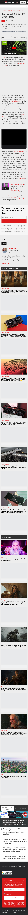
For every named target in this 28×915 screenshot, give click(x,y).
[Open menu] (2, 2)
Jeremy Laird (11, 21)
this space (22, 178)
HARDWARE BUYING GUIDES (7, 808)
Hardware (4, 10)
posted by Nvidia (16, 101)
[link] (5, 186)
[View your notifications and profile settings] (13, 2)
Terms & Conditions (12, 904)
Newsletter (23, 37)
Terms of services (19, 225)
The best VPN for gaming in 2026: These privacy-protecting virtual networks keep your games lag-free (14, 822)
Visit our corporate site (13, 868)
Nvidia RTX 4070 (20, 10)
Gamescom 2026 (13, 6)
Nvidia (3, 58)
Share (5, 37)
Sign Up (14, 898)
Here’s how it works (16, 33)
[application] (14, 137)
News (3, 21)
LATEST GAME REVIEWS (20, 808)
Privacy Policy (19, 903)
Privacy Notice (21, 226)
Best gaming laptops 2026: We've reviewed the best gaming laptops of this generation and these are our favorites (14, 832)
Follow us (16, 37)
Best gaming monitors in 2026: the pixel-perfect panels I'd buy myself (14, 857)
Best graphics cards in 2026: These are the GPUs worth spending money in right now (15, 841)
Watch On (5, 53)
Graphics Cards (11, 10)
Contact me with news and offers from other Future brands (14, 893)
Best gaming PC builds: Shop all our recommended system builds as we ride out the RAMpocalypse (14, 849)
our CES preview (19, 151)
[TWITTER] (10, 252)
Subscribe (23, 2)
